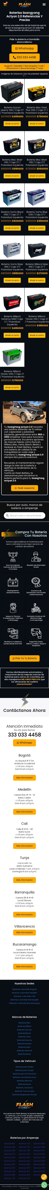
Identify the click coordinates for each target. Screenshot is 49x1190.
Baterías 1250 (39, 1161)
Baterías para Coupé (24, 1070)
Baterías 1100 (39, 1150)
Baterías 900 (24, 1171)
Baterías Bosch (24, 1033)
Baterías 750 (24, 1147)
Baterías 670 (9, 1171)
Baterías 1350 (39, 1168)
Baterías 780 (24, 1150)
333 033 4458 (24, 734)
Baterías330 (10, 1143)
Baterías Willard (24, 1026)
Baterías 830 (24, 1157)
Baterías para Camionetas (24, 1074)
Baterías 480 (9, 1147)
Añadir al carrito (12, 123)
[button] (44, 4)
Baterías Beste (24, 1054)
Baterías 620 (9, 1161)
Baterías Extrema (24, 1040)
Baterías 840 (24, 1161)
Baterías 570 (9, 1154)
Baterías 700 (9, 1178)
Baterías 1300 (39, 1164)
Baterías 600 (9, 1157)
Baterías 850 (24, 1164)
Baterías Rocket (24, 1043)
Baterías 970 (24, 1178)
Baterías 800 (24, 1154)
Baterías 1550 (39, 1175)
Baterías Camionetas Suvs (24, 1077)
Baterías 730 (24, 1143)
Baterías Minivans (24, 1080)
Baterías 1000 (39, 1143)
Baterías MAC (24, 1023)
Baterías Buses (24, 1084)
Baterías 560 (9, 1150)
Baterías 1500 (39, 1171)
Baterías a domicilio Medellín (24, 993)
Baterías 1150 (39, 1154)
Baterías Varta (24, 1036)
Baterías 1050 (39, 1147)
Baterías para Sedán (24, 1067)
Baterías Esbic (24, 1047)
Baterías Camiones (24, 1087)
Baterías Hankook (24, 1050)
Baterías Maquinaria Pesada (24, 1094)
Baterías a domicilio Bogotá (25, 989)
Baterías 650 (9, 1164)
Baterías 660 (9, 1168)
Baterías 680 (9, 1175)
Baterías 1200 (39, 1157)
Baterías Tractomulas (24, 1091)
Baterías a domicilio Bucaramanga (24, 1003)
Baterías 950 (24, 1175)
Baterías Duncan (24, 1030)
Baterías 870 (24, 1168)
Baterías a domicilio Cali (24, 996)
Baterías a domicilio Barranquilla (24, 999)
